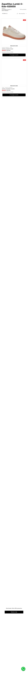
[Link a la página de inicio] (3, 8)
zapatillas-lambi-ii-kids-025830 (7, 10)
